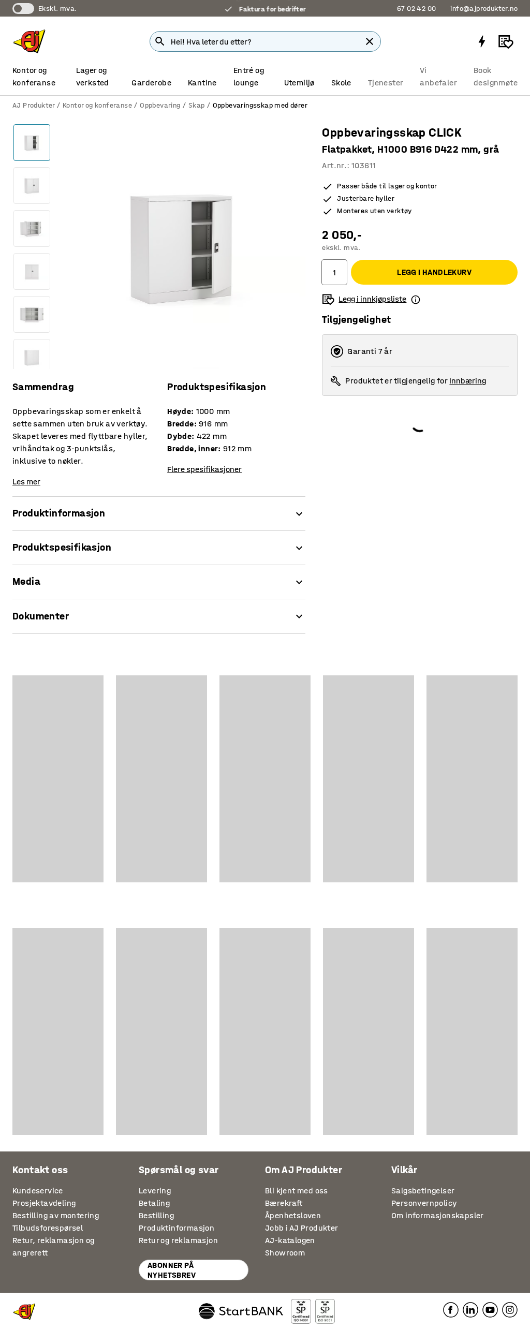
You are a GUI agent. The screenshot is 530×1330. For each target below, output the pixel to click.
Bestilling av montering (55, 1215)
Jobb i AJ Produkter (301, 1228)
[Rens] (369, 41)
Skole (341, 82)
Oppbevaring (160, 105)
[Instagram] (510, 1309)
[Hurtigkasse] (482, 41)
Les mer (26, 481)
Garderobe (151, 82)
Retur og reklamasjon (178, 1240)
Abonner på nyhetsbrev (172, 1270)
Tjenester (386, 82)
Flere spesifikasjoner (204, 469)
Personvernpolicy (424, 1203)
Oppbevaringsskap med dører (260, 105)
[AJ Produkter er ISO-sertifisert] (325, 1311)
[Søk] (159, 41)
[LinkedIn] (470, 1309)
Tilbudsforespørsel (47, 1228)
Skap (196, 105)
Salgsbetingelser (422, 1190)
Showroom (285, 1253)
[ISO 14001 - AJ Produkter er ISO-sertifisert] (301, 1311)
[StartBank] (241, 1311)
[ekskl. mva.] (23, 8)
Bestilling (156, 1215)
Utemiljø (299, 82)
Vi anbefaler (438, 76)
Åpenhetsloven (293, 1215)
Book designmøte (496, 76)
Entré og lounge (248, 76)
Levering (155, 1190)
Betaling (154, 1203)
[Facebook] (451, 1309)
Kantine (202, 82)
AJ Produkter (33, 105)
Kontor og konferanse (33, 76)
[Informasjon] (415, 299)
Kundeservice (37, 1190)
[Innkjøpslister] (505, 41)
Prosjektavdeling (44, 1203)
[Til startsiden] (29, 41)
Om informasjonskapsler (437, 1215)
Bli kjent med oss (296, 1190)
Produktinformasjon (176, 1228)
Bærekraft (284, 1203)
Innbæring (467, 381)
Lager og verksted (92, 76)
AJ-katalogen (290, 1240)
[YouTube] (490, 1309)
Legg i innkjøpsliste (372, 299)
